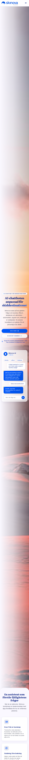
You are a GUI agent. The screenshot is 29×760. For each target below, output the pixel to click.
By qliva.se (15, 4)
